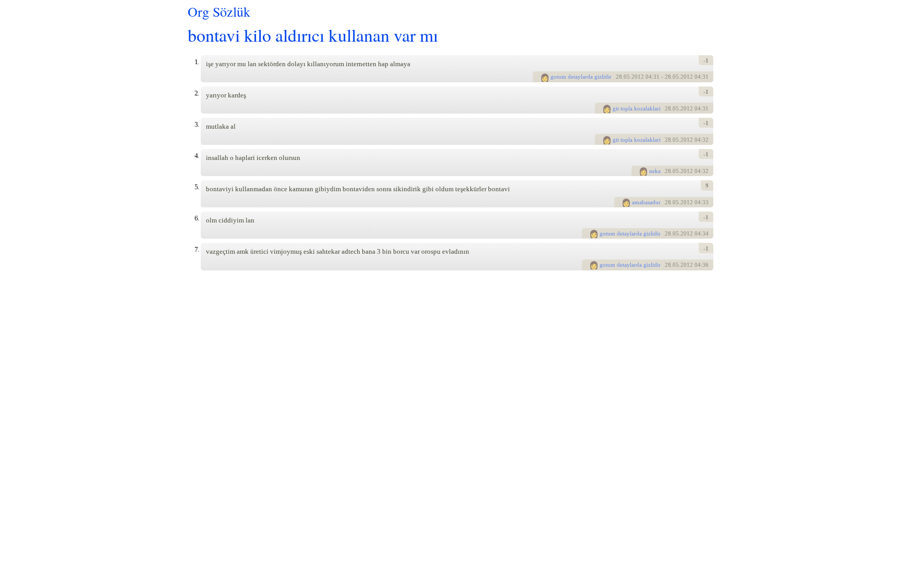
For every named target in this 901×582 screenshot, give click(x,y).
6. (196, 218)
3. (196, 124)
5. (196, 187)
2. (196, 93)
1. (196, 62)
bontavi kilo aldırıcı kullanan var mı (313, 34)
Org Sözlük (219, 11)
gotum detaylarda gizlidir (581, 76)
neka (655, 171)
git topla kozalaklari (637, 108)
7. (196, 249)
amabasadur (646, 202)
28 (619, 76)
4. (196, 155)
